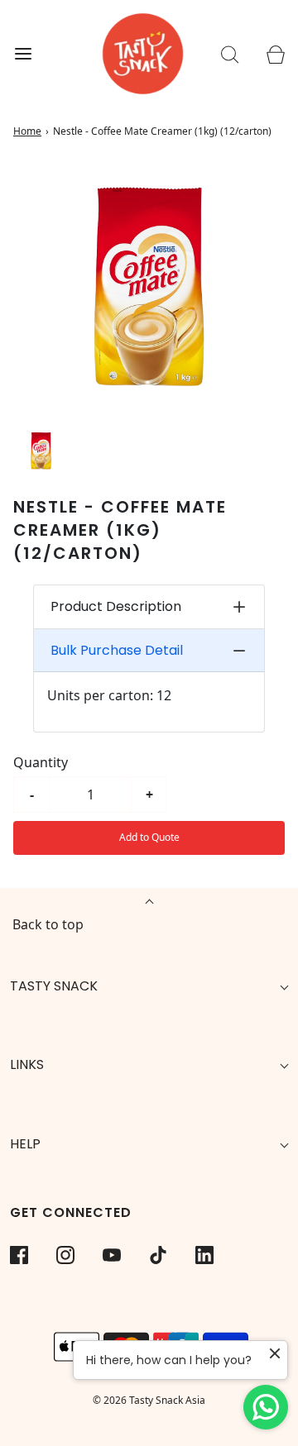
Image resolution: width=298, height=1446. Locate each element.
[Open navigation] (23, 54)
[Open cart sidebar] (275, 54)
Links (27, 1064)
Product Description (115, 606)
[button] (41, 451)
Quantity (40, 762)
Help (25, 1143)
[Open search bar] (229, 54)
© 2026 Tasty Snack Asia (149, 1400)
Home (27, 131)
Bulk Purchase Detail (116, 650)
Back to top (48, 924)
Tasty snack (54, 985)
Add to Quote (149, 837)
